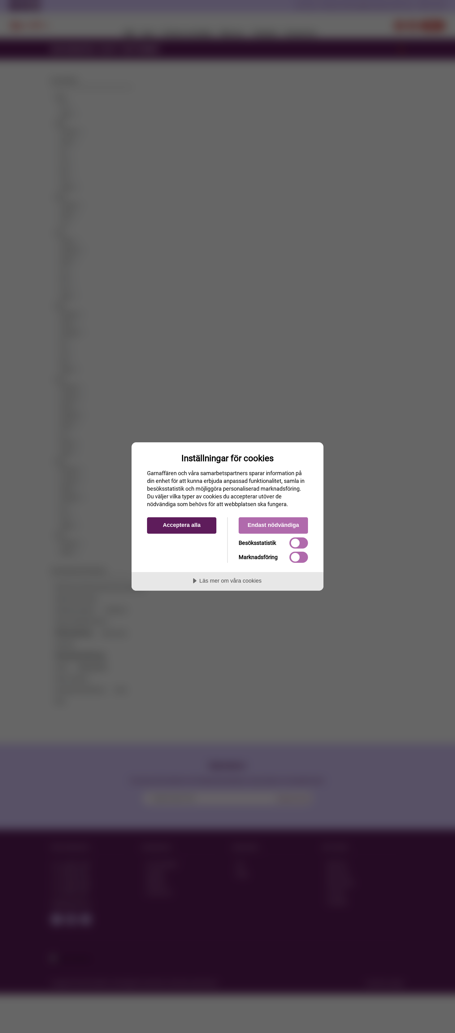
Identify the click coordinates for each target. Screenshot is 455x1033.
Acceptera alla (182, 525)
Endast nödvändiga (273, 525)
